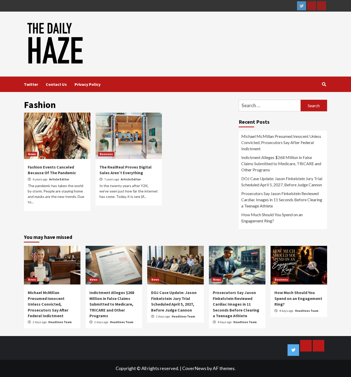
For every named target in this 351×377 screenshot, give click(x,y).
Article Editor (59, 179)
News (32, 154)
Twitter (31, 84)
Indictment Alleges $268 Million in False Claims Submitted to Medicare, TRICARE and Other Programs (281, 163)
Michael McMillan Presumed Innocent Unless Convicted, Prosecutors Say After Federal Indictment (281, 142)
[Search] (324, 84)
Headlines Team (60, 322)
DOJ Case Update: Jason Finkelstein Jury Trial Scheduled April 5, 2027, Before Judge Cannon (281, 181)
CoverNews (194, 368)
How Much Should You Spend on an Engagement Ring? (272, 217)
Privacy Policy (87, 84)
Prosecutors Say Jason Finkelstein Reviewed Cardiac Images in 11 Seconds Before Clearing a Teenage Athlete (281, 199)
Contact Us (56, 84)
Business (106, 154)
